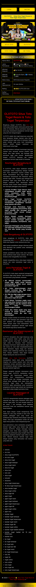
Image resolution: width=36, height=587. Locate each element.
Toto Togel (29, 125)
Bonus (4, 586)
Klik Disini (17, 93)
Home (5, 99)
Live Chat (31, 586)
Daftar (13, 586)
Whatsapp (22, 586)
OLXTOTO (17, 60)
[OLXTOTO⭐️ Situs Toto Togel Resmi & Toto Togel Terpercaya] (18, 3)
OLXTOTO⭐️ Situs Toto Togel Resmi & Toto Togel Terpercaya (18, 16)
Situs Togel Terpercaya (17, 358)
